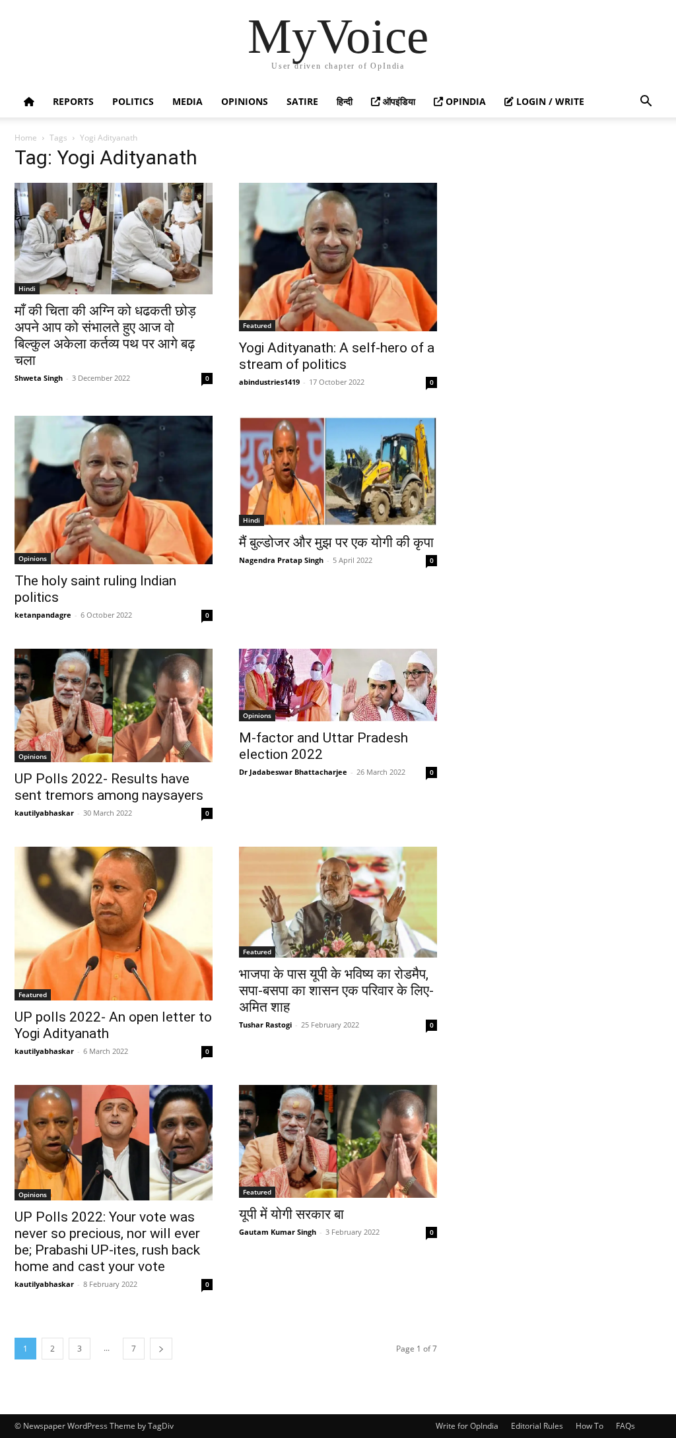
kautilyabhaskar (44, 813)
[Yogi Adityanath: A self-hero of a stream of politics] (338, 257)
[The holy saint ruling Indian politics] (114, 490)
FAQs (625, 1425)
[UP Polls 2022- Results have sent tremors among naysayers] (114, 705)
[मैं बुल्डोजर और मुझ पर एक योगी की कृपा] (338, 471)
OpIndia (464, 101)
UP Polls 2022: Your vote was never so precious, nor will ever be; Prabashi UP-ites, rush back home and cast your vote (107, 1241)
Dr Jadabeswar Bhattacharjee (293, 772)
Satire (302, 101)
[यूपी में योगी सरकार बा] (338, 1141)
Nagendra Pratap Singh (281, 560)
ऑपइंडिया (397, 101)
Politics (133, 101)
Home (26, 137)
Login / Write (549, 101)
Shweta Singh (39, 378)
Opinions (244, 101)
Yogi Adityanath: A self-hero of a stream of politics (336, 356)
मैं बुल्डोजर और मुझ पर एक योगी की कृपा (336, 542)
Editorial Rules (537, 1425)
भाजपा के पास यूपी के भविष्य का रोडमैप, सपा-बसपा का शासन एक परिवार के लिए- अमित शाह (336, 990)
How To (589, 1425)
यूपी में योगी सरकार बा (291, 1214)
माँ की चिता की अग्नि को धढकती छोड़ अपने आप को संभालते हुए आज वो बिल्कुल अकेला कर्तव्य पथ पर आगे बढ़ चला (105, 335)
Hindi (27, 288)
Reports (73, 101)
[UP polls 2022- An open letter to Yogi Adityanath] (114, 923)
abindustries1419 (269, 382)
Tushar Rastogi (265, 1024)
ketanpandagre (43, 615)
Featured (257, 325)
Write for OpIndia (467, 1425)
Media (187, 101)
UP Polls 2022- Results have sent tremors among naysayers (109, 787)
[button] (645, 102)
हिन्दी (345, 101)
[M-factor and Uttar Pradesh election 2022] (338, 685)
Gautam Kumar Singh (277, 1232)
